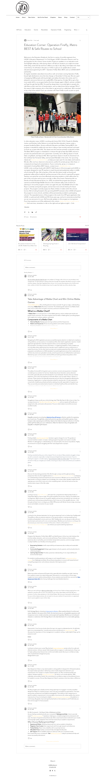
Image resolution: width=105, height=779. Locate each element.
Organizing (67, 30)
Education (28, 30)
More (75, 30)
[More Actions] (80, 276)
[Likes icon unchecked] (29, 290)
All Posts (19, 30)
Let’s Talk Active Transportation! (77, 244)
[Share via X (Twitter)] (28, 212)
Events (36, 30)
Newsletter (44, 30)
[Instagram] (50, 770)
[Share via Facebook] (25, 212)
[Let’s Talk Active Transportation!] (77, 234)
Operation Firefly (56, 30)
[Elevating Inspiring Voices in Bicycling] (52, 234)
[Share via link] (36, 212)
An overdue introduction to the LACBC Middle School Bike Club (27, 245)
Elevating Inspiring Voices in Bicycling (51, 245)
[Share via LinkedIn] (32, 212)
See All (87, 225)
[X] (55, 770)
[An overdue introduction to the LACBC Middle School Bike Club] (27, 234)
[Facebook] (52, 770)
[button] (86, 29)
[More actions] (80, 40)
